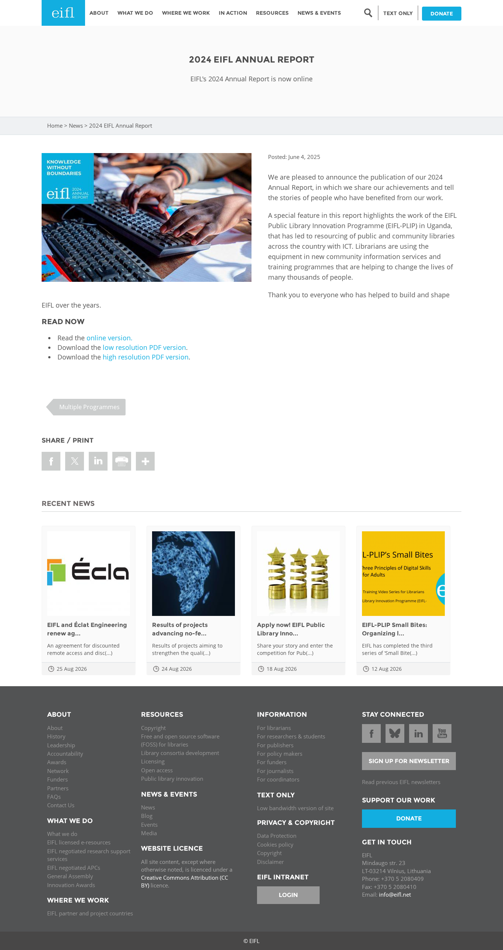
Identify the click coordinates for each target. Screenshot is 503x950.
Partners (57, 788)
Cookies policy (275, 844)
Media (149, 833)
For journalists (275, 770)
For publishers (275, 745)
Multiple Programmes (89, 407)
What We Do (135, 13)
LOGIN (288, 894)
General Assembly (70, 876)
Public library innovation (172, 778)
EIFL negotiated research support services (88, 854)
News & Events (319, 13)
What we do (62, 833)
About (99, 13)
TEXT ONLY (398, 13)
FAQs (54, 796)
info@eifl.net (395, 894)
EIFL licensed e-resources (78, 842)
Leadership (61, 745)
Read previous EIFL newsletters (401, 782)
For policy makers (279, 753)
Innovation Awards (71, 885)
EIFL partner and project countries (90, 913)
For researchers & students (291, 736)
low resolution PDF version (144, 347)
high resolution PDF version (146, 356)
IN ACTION (233, 13)
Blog (146, 815)
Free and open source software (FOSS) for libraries (180, 740)
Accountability (65, 753)
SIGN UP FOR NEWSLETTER (409, 761)
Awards (56, 762)
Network (58, 770)
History (56, 736)
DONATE (441, 13)
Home (55, 125)
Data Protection (276, 835)
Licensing (153, 761)
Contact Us (60, 805)
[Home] (63, 13)
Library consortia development (180, 752)
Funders (57, 779)
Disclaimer (270, 861)
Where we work (186, 13)
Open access (157, 770)
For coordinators (278, 779)
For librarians (274, 727)
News (76, 125)
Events (149, 824)
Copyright (153, 727)
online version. (110, 337)
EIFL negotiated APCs (73, 867)
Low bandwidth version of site (295, 808)
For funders (271, 762)
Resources (272, 13)
